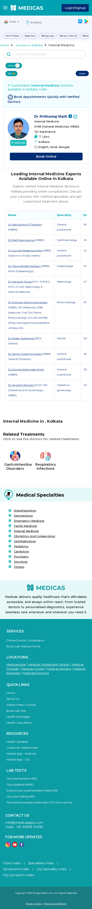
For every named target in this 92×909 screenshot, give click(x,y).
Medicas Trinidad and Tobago (48, 664)
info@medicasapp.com (24, 823)
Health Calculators (19, 722)
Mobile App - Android (21, 753)
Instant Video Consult (21, 704)
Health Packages (18, 716)
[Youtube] (14, 846)
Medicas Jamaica (59, 668)
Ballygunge (47, 35)
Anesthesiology (25, 510)
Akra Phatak (12, 35)
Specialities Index (41, 863)
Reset (82, 73)
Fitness (19, 566)
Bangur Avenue (68, 35)
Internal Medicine (26, 531)
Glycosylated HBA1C (20, 784)
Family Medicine (25, 526)
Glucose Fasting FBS (20, 796)
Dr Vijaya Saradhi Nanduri (24, 266)
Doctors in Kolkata (29, 45)
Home (4, 45)
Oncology (21, 561)
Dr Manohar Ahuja (20, 281)
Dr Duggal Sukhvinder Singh (26, 369)
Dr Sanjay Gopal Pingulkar (25, 353)
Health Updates (17, 741)
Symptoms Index (16, 869)
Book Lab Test (16, 710)
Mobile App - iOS (18, 759)
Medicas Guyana (32, 668)
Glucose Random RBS (21, 778)
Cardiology (21, 551)
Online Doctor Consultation (25, 640)
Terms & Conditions (55, 903)
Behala (86, 35)
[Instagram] (7, 846)
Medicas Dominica (36, 673)
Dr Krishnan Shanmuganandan (27, 302)
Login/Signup (75, 8)
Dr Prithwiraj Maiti (51, 117)
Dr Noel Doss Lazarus (21, 240)
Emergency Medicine (29, 520)
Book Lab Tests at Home (23, 646)
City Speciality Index (52, 869)
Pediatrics (21, 546)
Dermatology (23, 515)
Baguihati (30, 35)
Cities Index (12, 863)
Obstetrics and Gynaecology (34, 536)
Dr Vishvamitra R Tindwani (25, 224)
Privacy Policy (34, 903)
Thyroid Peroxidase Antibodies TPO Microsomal (39, 802)
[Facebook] (21, 846)
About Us (12, 698)
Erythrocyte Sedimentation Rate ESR (32, 790)
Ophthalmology (25, 541)
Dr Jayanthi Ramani (21, 385)
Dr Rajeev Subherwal (21, 338)
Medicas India (15, 664)
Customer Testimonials (22, 747)
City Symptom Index (18, 875)
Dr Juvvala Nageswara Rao (25, 250)
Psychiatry (21, 556)
